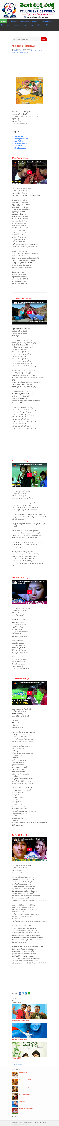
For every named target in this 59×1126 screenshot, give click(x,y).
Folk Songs (5, 25)
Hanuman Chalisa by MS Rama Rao (26, 1108)
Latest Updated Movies (28, 21)
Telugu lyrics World (23, 1122)
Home (3, 21)
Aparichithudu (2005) (23, 1072)
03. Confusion (17, 141)
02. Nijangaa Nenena (20, 139)
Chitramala (16, 25)
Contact (38, 25)
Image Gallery (27, 25)
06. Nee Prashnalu (19, 148)
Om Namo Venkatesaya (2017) (25, 1080)
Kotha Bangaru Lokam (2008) (23, 45)
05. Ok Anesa (17, 146)
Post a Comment (18, 1064)
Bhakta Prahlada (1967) (24, 1087)
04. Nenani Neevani (19, 143)
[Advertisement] (29, 66)
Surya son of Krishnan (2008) (25, 1094)
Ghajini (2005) (22, 1101)
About (54, 25)
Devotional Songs (45, 21)
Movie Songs (12, 21)
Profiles (46, 25)
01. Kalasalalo (17, 136)
